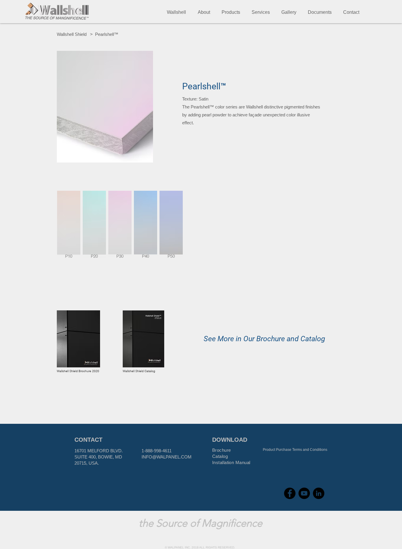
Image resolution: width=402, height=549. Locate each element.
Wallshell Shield (72, 34)
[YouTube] (304, 493)
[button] (204, 12)
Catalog (220, 456)
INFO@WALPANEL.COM (167, 456)
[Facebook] (289, 493)
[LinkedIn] (318, 493)
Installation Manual (231, 462)
